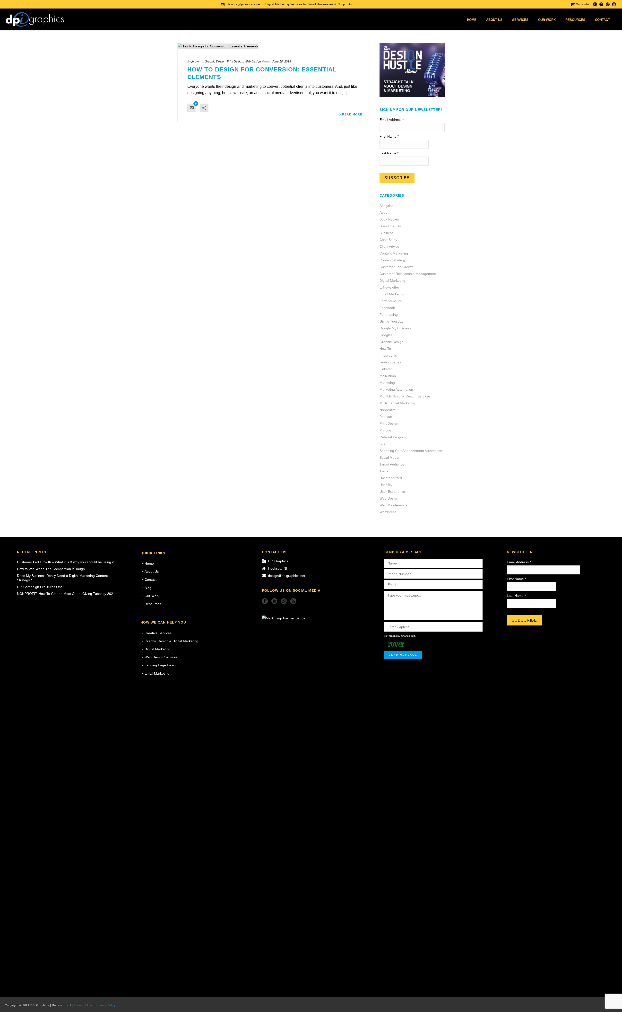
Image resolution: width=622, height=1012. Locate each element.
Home (471, 20)
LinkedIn (386, 369)
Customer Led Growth (397, 267)
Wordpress (388, 512)
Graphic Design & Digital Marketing (171, 641)
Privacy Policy (106, 1005)
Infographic (388, 355)
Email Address (392, 120)
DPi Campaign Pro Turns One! (40, 587)
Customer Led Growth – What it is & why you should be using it (65, 562)
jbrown (195, 61)
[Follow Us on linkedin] (274, 601)
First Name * (389, 136)
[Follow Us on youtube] (293, 601)
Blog (148, 588)
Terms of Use (83, 1005)
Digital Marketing (392, 280)
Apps (383, 212)
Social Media (389, 457)
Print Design (235, 61)
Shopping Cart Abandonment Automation (411, 451)
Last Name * (389, 153)
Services (520, 20)
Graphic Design (215, 61)
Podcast (386, 417)
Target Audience (392, 464)
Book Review (389, 219)
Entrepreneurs (391, 301)
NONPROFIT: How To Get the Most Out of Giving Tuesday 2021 (66, 594)
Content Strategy (393, 260)
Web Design (253, 61)
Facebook (387, 308)
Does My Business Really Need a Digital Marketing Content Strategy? (62, 578)
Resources (575, 20)
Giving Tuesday (391, 321)
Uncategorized (391, 478)
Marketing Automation (396, 389)
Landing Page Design (161, 665)
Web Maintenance (393, 505)
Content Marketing (394, 253)
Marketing (387, 383)
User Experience (392, 491)
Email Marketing (392, 294)
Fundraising (389, 315)
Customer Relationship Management (408, 274)
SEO (383, 444)
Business (386, 233)
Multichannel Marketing (397, 403)
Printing (385, 430)
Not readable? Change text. (400, 635)
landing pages (390, 362)
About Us (494, 20)
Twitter (385, 471)
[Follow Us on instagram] (284, 601)
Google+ (386, 335)
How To (385, 349)
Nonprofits (387, 410)
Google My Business (395, 328)
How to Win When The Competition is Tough (51, 569)
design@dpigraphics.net (244, 4)
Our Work (547, 20)
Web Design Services (161, 657)
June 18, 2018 (281, 61)
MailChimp (388, 376)
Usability (386, 485)
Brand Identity (390, 226)
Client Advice (389, 246)
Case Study (388, 240)
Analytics (386, 206)
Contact (602, 20)
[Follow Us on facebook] (265, 601)
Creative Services (158, 633)
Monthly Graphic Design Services (405, 396)
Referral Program (393, 437)
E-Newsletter (389, 287)
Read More (352, 114)
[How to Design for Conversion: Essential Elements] (274, 46)
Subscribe (582, 4)
